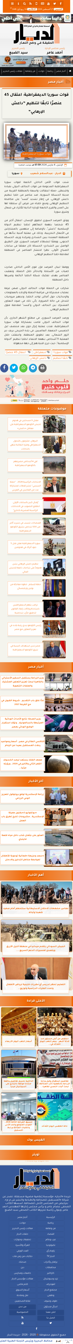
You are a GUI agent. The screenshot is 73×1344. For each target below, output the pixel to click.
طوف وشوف (50, 1301)
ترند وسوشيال (50, 1279)
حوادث (41, 71)
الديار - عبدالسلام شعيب (45, 173)
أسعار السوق (22, 1290)
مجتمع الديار (50, 1290)
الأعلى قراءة (36, 1001)
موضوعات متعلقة (52, 409)
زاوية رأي (50, 1251)
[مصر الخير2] (36, 388)
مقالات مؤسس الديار (22, 1279)
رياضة (50, 71)
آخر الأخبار (36, 781)
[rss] (30, 3)
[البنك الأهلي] (36, 18)
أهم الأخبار (36, 875)
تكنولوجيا (50, 1245)
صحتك (22, 1262)
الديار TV (51, 1256)
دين (22, 1267)
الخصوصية (22, 1312)
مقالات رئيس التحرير (12, 71)
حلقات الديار (22, 1234)
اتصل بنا (50, 1318)
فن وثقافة (30, 71)
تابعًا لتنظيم (61, 358)
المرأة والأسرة (22, 1245)
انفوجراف (50, 1284)
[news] (42, 3)
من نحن (22, 1307)
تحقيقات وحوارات (22, 1240)
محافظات (51, 1267)
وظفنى (50, 1295)
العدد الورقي (22, 1251)
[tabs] (12, 3)
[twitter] (54, 3)
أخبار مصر (61, 71)
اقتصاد (50, 1234)
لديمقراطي (40, 352)
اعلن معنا (50, 1312)
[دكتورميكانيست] (36, 61)
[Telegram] (33, 368)
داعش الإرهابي (38, 358)
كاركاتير (50, 1273)
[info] (18, 3)
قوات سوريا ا (61, 352)
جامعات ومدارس (22, 1273)
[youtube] (48, 3)
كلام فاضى (22, 1284)
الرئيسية (50, 1217)
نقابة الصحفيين (22, 1301)
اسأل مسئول (50, 1307)
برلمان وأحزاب (50, 1262)
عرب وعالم (51, 1240)
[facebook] (60, 3)
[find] (24, 3)
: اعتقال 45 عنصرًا (17, 352)
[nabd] (36, 3)
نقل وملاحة (22, 1295)
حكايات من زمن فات (22, 1256)
